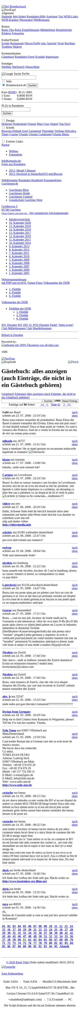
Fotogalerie (15, 154)
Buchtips (70, 43)
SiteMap (6, 66)
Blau (40, 124)
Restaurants (17, 43)
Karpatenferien (52, 180)
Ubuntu (23, 134)
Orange (32, 124)
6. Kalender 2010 (19, 256)
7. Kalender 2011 (19, 253)
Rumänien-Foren (25, 56)
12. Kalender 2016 (20, 236)
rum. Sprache (49, 43)
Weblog (13, 151)
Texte (60, 43)
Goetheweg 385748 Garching (15, 210)
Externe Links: (14, 141)
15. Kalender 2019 (20, 226)
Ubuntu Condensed (40, 134)
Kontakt (40, 56)
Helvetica (70, 131)
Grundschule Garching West (25, 200)
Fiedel (53, 325)
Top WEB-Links (68, 16)
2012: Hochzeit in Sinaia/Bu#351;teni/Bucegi (35, 173)
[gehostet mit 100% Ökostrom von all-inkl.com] (30, 345)
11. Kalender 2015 (20, 239)
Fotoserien (18, 33)
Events (5, 43)
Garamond (34, 131)
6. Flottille (15, 295)
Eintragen (20, 394)
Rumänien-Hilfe (36, 16)
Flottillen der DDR (20, 308)
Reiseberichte (64, 30)
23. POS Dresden (38, 325)
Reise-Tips (7, 30)
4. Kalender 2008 (19, 263)
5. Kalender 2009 (19, 259)
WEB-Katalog (9, 19)
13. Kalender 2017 (20, 232)
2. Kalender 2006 (19, 269)
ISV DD (23, 325)
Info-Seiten (19, 16)
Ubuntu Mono (60, 134)
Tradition (6, 46)
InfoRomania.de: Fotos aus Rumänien (13, 162)
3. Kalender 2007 (19, 266)
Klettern (6, 33)
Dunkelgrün (20, 124)
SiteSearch (18, 66)
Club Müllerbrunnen (13, 328)
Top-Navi (64, 124)
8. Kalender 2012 (19, 249)
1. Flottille (15, 289)
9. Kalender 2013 (19, 246)
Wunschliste (32, 66)
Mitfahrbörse (47, 30)
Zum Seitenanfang (12, 973)
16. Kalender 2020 (20, 222)
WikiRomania (41, 19)
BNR (12, 92)
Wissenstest (26, 19)
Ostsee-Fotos (35, 282)
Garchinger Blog (19, 190)
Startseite (6, 16)
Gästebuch (7, 56)
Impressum (52, 56)
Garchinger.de (9, 183)
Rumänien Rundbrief (30, 180)
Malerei (17, 46)
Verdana (59, 131)
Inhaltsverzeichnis (19, 219)
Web (9, 81)
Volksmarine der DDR (56, 282)
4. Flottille (15, 292)
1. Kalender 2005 (19, 273)
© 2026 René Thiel (17, 962)
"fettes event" (66, 325)
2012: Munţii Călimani (22, 170)
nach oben (75, 414)
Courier (13, 134)
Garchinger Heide (19, 193)
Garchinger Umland (20, 196)
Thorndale (48, 131)
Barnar (5, 144)
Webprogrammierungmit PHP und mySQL (14, 281)
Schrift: (10, 127)
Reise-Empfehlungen (27, 30)
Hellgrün (6, 124)
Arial (25, 131)
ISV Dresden (9, 325)
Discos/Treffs (32, 43)
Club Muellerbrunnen (39, 328)
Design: (10, 120)
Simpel (54, 124)
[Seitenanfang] (8, 358)
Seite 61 (55, 404)
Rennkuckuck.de (16, 85)
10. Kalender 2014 (20, 242)
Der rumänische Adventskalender (48, 213)
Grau (46, 124)
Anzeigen (51, 16)
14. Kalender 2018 (20, 229)
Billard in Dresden (12, 335)
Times (5, 134)
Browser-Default (11, 131)
